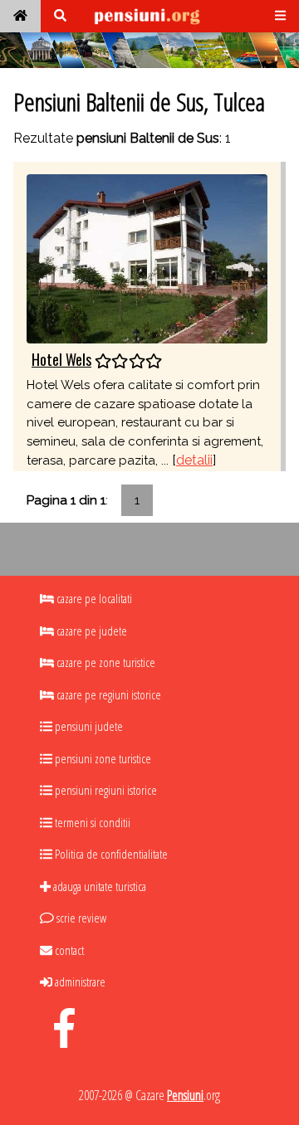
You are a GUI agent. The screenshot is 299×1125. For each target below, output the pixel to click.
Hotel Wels (61, 359)
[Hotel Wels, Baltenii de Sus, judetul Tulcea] (147, 258)
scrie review (80, 917)
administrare (78, 981)
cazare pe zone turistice (104, 662)
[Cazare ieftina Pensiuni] (20, 16)
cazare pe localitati (93, 598)
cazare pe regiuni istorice (107, 694)
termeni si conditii (91, 822)
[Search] (60, 16)
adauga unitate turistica (98, 886)
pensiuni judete (87, 726)
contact (68, 950)
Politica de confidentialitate (110, 853)
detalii (194, 460)
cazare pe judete (90, 630)
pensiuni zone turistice (101, 758)
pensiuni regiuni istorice (104, 790)
